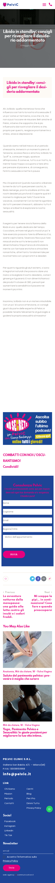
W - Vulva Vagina (42, 672)
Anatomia (8, 672)
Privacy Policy (10, 861)
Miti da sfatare (23, 672)
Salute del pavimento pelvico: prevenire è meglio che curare (26, 677)
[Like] (6, 578)
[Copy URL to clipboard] (49, 578)
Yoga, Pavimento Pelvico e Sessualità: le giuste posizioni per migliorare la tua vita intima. (25, 732)
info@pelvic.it (17, 774)
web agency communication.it (18, 875)
